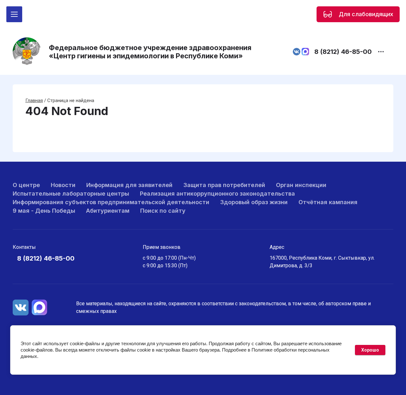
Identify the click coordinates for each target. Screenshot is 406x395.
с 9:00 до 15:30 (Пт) (165, 265)
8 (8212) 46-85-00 (343, 51)
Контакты (24, 247)
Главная (34, 100)
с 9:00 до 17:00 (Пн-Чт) (169, 258)
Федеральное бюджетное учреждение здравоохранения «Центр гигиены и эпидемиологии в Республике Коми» (150, 51)
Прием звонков (161, 247)
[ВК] (21, 307)
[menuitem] (26, 185)
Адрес (277, 247)
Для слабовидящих (366, 14)
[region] (358, 14)
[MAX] (40, 307)
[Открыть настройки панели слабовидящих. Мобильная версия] (327, 14)
